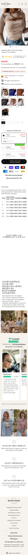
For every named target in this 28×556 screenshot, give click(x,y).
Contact (14, 525)
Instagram (15, 538)
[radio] (5, 93)
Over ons (14, 518)
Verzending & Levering (14, 512)
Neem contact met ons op (15, 535)
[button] (14, 135)
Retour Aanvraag (14, 528)
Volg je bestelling (13, 510)
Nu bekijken (14, 427)
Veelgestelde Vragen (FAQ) (14, 507)
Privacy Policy (14, 523)
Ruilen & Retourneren (14, 515)
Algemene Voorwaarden (14, 520)
